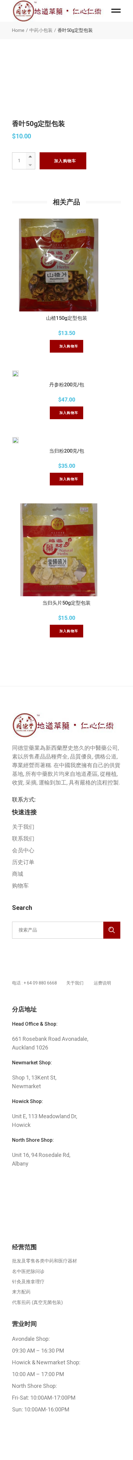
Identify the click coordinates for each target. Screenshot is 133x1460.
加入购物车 (65, 161)
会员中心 (23, 850)
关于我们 (23, 826)
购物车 (20, 885)
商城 (17, 874)
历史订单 (23, 862)
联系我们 (23, 838)
